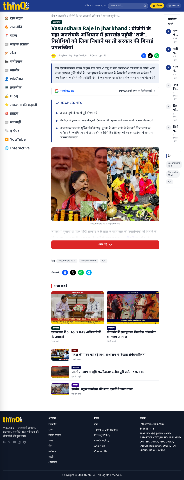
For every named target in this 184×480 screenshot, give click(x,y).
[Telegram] (24, 442)
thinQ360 (62, 55)
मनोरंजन (52, 451)
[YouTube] (14, 442)
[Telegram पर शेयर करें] (89, 272)
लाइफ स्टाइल (55, 435)
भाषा (174, 5)
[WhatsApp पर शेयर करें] (156, 55)
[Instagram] (19, 442)
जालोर (51, 457)
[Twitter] (9, 442)
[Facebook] (4, 442)
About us (99, 446)
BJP (103, 260)
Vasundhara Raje (66, 260)
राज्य (51, 430)
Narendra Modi (88, 260)
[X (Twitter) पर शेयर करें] (150, 55)
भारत (51, 440)
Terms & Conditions (106, 430)
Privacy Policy (102, 435)
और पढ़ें (102, 245)
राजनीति (62, 16)
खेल (50, 446)
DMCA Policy (101, 440)
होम (53, 16)
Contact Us (100, 451)
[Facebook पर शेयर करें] (143, 55)
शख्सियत (53, 462)
